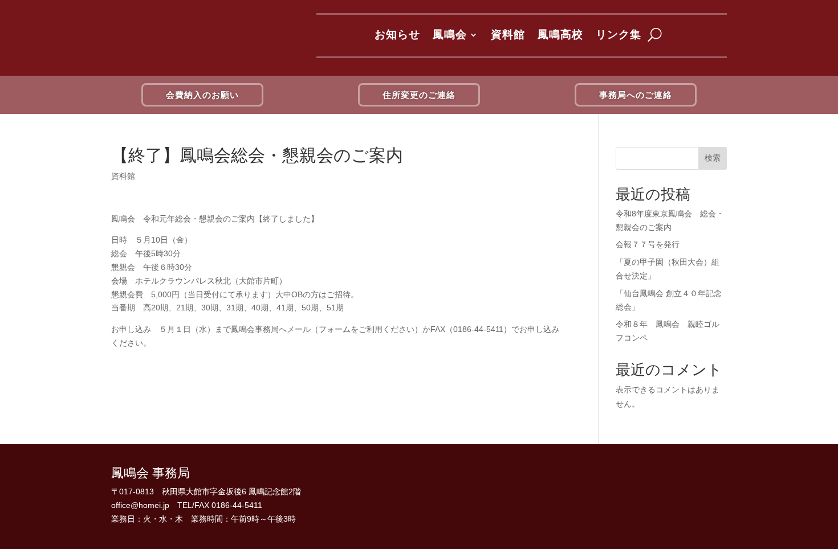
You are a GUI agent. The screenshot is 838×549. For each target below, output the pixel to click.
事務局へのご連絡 (635, 95)
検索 (713, 157)
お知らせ (397, 34)
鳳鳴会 (450, 34)
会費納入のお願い (202, 95)
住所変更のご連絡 (419, 95)
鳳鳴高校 (560, 34)
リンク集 (618, 34)
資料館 (508, 34)
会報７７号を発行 (648, 244)
